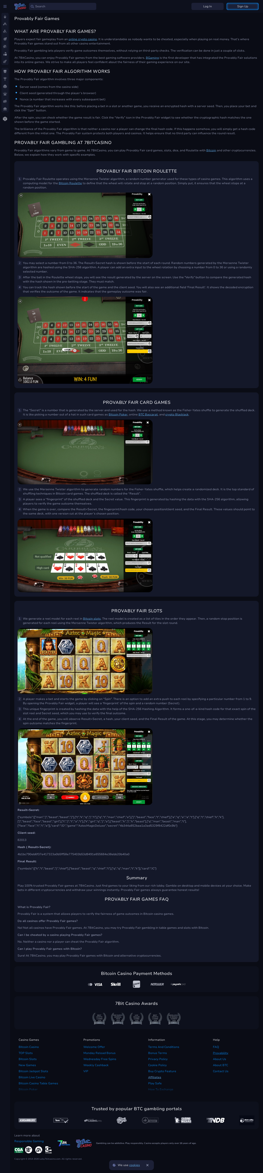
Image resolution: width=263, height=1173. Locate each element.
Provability (220, 1053)
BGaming (152, 58)
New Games (27, 1065)
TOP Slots (26, 1053)
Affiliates (154, 1077)
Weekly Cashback (96, 1065)
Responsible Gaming (29, 1141)
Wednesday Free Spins (99, 1059)
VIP (85, 1071)
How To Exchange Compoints (160, 1092)
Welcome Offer (94, 1047)
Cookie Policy (157, 1065)
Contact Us (220, 1071)
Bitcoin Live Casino (32, 1077)
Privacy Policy (158, 1059)
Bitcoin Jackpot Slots (33, 1071)
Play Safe (155, 1083)
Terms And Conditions (163, 1047)
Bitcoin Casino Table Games (38, 1083)
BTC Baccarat (148, 415)
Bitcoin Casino (29, 1047)
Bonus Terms (157, 1053)
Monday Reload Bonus (99, 1053)
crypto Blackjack (177, 415)
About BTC (220, 1065)
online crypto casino (83, 39)
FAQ (216, 1047)
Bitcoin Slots (28, 1059)
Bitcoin (211, 150)
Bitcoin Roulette (70, 183)
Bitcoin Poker (118, 415)
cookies (134, 1165)
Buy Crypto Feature (162, 1071)
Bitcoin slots (92, 619)
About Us (219, 1059)
